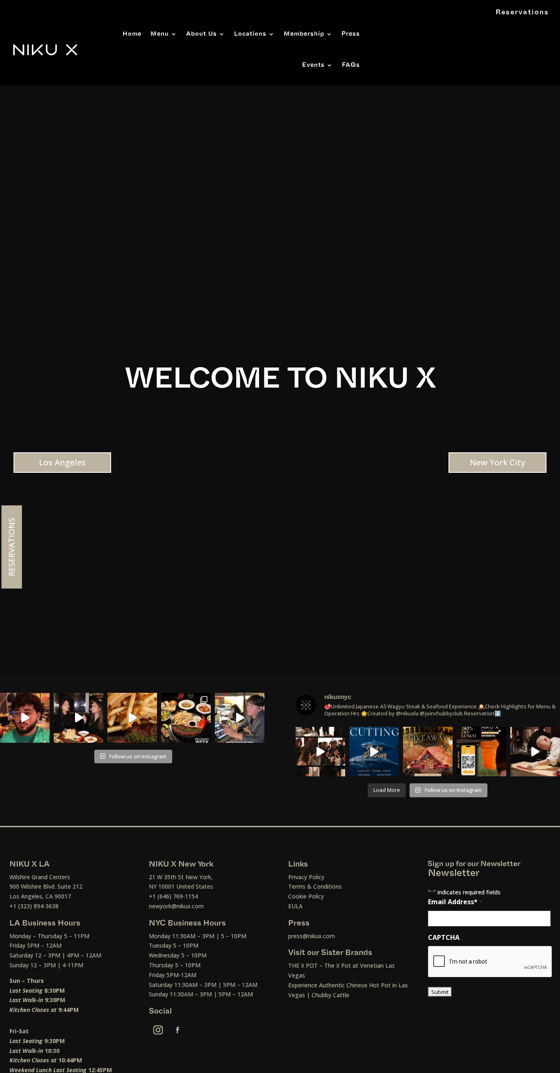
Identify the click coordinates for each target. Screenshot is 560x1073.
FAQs (351, 65)
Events (313, 65)
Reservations (522, 12)
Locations (250, 34)
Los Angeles (62, 462)
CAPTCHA (444, 937)
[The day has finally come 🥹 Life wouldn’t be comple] (25, 717)
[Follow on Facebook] (177, 1030)
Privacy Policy (306, 877)
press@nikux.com (311, 936)
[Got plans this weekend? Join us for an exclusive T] (374, 751)
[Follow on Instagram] (158, 1030)
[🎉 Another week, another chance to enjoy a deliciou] (428, 751)
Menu (159, 34)
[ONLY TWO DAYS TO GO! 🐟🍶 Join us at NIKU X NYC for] (320, 751)
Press (350, 34)
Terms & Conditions (315, 886)
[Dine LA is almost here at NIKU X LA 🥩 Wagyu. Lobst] (186, 717)
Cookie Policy (306, 896)
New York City (497, 462)
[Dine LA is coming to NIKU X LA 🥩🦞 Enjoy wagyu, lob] (78, 717)
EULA (295, 906)
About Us (201, 34)
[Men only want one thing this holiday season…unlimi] (239, 717)
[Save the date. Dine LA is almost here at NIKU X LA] (132, 717)
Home (132, 34)
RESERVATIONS (11, 546)
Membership (304, 34)
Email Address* (455, 901)
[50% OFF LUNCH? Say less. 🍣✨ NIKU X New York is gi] (481, 751)
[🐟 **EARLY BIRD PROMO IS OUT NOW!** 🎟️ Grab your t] (535, 751)
